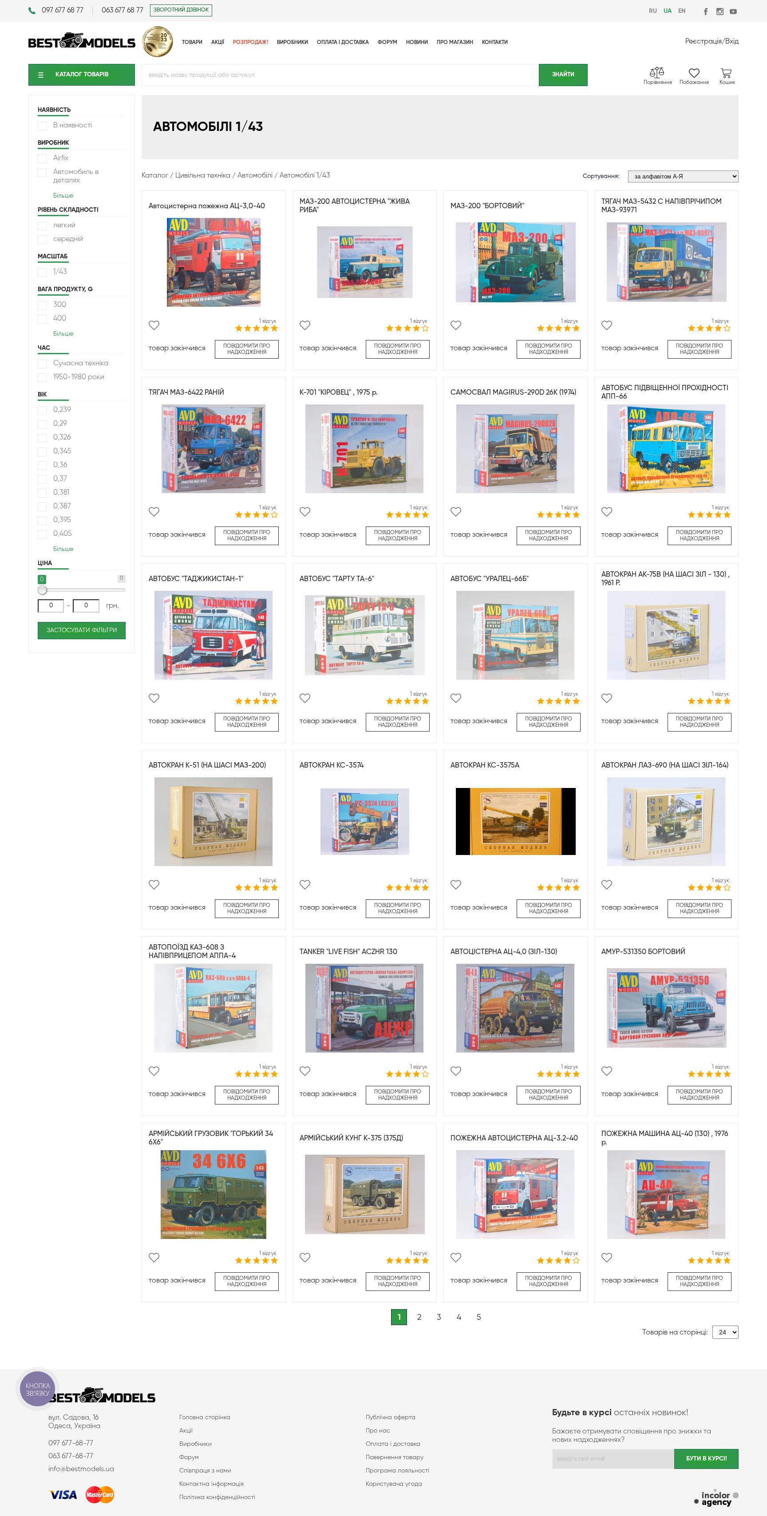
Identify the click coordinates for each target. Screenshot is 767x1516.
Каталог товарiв (81, 74)
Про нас (378, 1431)
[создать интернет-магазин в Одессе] (716, 1499)
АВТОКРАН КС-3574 (332, 765)
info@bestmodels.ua (81, 1469)
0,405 (62, 534)
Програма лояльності (397, 1471)
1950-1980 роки (78, 377)
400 (59, 318)
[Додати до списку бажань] (154, 325)
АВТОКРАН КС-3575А (485, 765)
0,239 (62, 410)
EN (681, 11)
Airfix (60, 158)
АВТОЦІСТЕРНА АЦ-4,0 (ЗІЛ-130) (504, 952)
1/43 (60, 272)
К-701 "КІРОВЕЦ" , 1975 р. (339, 392)
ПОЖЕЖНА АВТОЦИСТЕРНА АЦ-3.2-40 (514, 1138)
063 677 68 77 (122, 10)
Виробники (195, 1444)
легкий (64, 225)
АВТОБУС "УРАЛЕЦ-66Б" (490, 579)
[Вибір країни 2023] (157, 55)
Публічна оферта (390, 1417)
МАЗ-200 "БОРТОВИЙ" (487, 206)
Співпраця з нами (205, 1471)
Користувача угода (394, 1484)
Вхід (732, 41)
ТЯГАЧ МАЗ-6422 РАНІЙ (186, 392)
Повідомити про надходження (246, 349)
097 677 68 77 (62, 10)
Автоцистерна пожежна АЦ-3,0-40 (207, 206)
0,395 (62, 520)
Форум (189, 1457)
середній (68, 239)
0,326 (62, 437)
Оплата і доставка (393, 1444)
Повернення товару (394, 1457)
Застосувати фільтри (82, 630)
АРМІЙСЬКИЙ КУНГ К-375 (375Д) (351, 1138)
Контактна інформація (211, 1484)
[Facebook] (706, 11)
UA (668, 11)
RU (653, 11)
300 (59, 305)
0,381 (61, 492)
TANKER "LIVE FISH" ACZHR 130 (348, 952)
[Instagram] (719, 11)
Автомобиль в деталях (76, 176)
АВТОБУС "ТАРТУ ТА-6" (337, 579)
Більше (63, 196)
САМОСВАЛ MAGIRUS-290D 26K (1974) (513, 392)
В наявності (72, 125)
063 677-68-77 (70, 1456)
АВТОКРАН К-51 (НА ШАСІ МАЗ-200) (207, 765)
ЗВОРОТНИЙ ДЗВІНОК (181, 10)
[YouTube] (733, 11)
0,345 (62, 451)
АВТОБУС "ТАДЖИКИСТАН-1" (196, 579)
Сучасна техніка (80, 363)
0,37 (60, 479)
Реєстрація (703, 41)
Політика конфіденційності (217, 1497)
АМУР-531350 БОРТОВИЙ (643, 952)
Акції (186, 1431)
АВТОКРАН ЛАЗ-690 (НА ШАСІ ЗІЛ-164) (664, 765)
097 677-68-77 (70, 1443)
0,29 (60, 423)
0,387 (62, 506)
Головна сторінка (204, 1417)
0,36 (60, 465)
